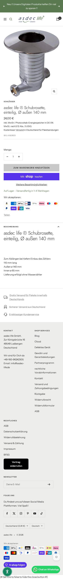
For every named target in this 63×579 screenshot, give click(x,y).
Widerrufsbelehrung (14, 437)
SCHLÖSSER (9, 101)
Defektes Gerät (42, 347)
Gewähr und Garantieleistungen (45, 355)
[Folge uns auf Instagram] (20, 513)
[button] (7, 572)
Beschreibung (11, 227)
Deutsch (36, 526)
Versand (20, 130)
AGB (37, 411)
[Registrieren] (49, 484)
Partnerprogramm (44, 362)
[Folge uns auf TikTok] (41, 513)
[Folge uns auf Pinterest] (27, 513)
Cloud (38, 341)
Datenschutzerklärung (15, 431)
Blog (37, 335)
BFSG (6, 454)
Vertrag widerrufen (16, 464)
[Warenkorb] (57, 19)
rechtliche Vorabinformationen (45, 370)
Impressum (10, 448)
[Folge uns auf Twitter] (14, 513)
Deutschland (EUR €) (15, 526)
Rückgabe (40, 393)
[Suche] (10, 19)
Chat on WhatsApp (48, 569)
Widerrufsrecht (43, 399)
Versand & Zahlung (14, 443)
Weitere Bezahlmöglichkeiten (31, 184)
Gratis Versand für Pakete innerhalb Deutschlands (28, 297)
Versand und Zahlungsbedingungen (46, 386)
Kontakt (39, 378)
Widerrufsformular (45, 405)
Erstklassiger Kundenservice (24, 314)
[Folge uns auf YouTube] (34, 513)
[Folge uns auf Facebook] (7, 513)
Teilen (7, 214)
